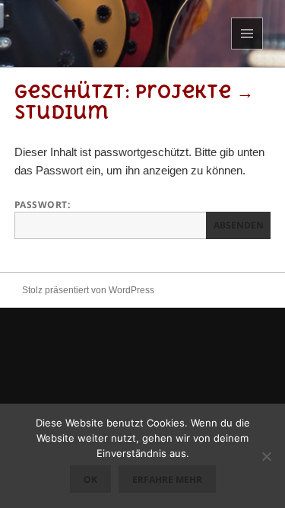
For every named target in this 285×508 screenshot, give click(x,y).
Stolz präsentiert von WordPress (88, 290)
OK (90, 479)
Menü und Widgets (247, 49)
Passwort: (42, 204)
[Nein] (266, 456)
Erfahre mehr (167, 479)
